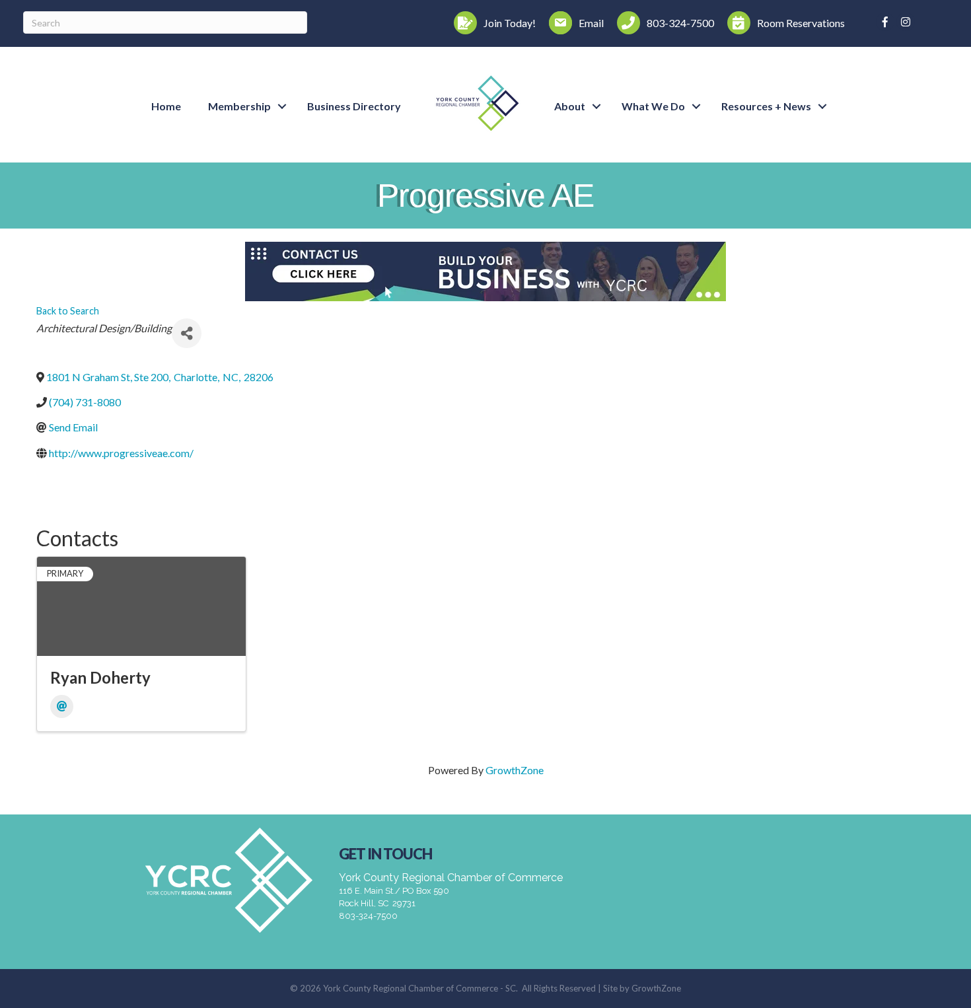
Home (166, 106)
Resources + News (766, 106)
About (569, 106)
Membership (239, 106)
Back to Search (67, 310)
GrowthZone (515, 770)
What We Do (653, 106)
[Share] (186, 333)
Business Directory (354, 106)
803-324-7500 (368, 916)
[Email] (61, 706)
